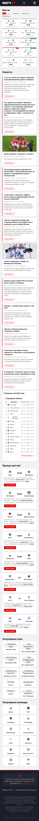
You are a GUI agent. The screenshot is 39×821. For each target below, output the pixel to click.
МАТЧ (9, 3)
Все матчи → (6, 16)
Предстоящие (25, 13)
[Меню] (34, 3)
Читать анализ (10, 485)
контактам (25, 783)
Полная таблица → (28, 455)
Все (4, 13)
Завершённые (16, 13)
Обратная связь (7, 790)
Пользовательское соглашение (26, 790)
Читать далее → (9, 96)
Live (9, 13)
